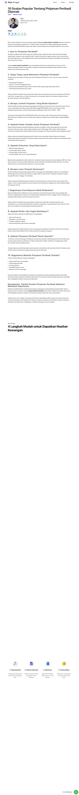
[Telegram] (22, 33)
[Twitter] (12, 33)
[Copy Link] (25, 33)
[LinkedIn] (15, 33)
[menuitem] (55, 2)
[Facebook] (9, 33)
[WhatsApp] (18, 33)
